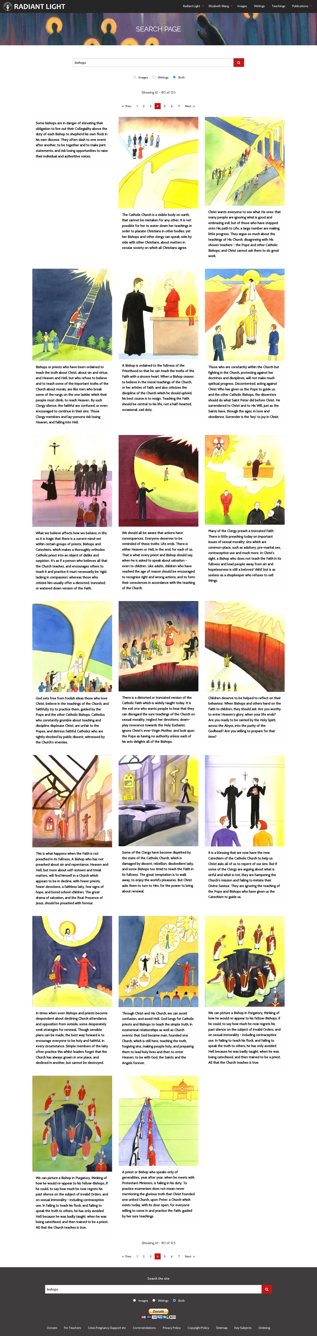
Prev (128, 106)
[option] (142, 77)
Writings (259, 6)
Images (242, 6)
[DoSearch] (239, 62)
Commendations (144, 1328)
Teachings (278, 6)
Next (188, 106)
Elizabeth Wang (219, 6)
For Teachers (72, 1328)
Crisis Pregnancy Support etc (107, 1328)
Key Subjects (243, 1328)
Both (181, 77)
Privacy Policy (172, 1328)
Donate (52, 1328)
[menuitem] (192, 6)
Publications (300, 6)
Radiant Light (191, 6)
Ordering (264, 1328)
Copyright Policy (198, 1328)
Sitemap (222, 1328)
